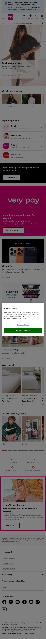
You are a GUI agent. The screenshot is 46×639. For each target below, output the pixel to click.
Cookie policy (22, 319)
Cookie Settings (23, 325)
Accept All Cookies (23, 331)
